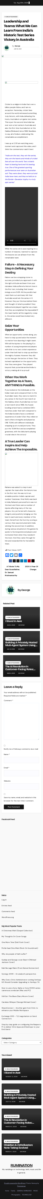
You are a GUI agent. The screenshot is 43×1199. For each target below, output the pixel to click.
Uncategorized (12, 17)
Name (7, 754)
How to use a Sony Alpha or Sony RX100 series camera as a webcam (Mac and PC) (21, 989)
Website (7, 781)
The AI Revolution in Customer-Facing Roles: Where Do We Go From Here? (19, 670)
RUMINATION (21, 1165)
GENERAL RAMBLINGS (24, 1191)
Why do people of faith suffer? (14, 954)
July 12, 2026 (11, 1101)
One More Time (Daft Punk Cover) (15, 942)
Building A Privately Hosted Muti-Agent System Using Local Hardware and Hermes (21, 646)
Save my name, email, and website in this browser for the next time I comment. (20, 799)
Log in (4, 900)
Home (7, 1191)
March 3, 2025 (11, 1126)
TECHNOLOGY (27, 1195)
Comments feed (8, 911)
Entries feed (7, 905)
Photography (15, 1195)
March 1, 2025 (11, 1151)
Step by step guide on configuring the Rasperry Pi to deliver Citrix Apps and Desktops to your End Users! (21, 1027)
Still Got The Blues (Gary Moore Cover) (18, 996)
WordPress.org (8, 917)
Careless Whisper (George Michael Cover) (19, 1002)
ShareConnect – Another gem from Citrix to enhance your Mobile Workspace (20, 1009)
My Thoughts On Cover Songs (14, 936)
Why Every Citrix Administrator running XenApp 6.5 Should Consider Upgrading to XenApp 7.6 (21, 981)
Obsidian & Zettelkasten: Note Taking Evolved (18, 1146)
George (17, 46)
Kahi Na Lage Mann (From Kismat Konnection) (20, 968)
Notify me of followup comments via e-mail (21, 749)
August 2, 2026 (12, 1076)
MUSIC (35, 1191)
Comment (8, 700)
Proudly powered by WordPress (15, 1183)
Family (13, 1191)
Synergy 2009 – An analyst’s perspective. (19, 974)
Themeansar (21, 1186)
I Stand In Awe (13, 621)
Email (6, 768)
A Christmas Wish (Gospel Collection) (17, 930)
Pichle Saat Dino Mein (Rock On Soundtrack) (20, 948)
